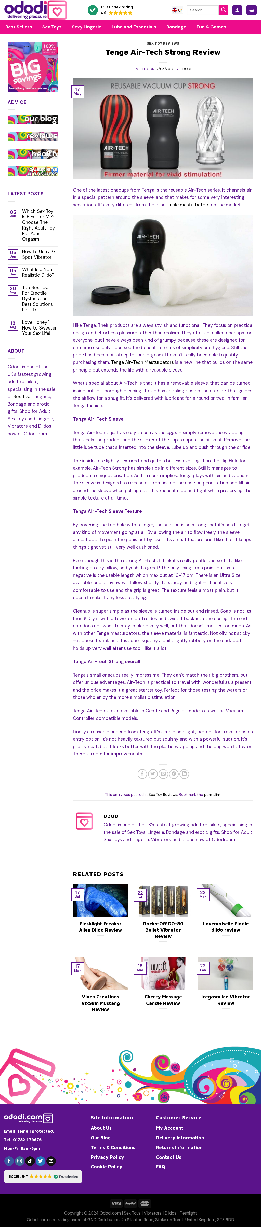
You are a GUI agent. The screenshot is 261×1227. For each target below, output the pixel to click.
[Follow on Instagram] (19, 1161)
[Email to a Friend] (163, 774)
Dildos (170, 1213)
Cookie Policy (106, 1166)
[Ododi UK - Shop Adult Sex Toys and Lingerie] (40, 10)
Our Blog (101, 1137)
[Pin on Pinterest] (174, 774)
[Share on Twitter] (153, 774)
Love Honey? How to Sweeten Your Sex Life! (40, 328)
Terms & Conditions (113, 1147)
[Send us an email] (51, 1161)
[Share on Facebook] (142, 774)
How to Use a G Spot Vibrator (39, 254)
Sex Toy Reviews (163, 43)
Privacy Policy (107, 1157)
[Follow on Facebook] (9, 1161)
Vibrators (153, 1213)
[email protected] (36, 1131)
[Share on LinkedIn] (184, 774)
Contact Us (168, 1157)
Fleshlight (188, 1213)
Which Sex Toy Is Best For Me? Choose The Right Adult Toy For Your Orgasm (38, 225)
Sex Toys (22, 397)
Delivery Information (180, 1137)
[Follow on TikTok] (30, 1161)
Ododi (185, 69)
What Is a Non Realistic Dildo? (38, 272)
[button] (110, 10)
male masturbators (189, 205)
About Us (101, 1128)
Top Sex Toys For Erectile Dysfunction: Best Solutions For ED (37, 299)
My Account (169, 1128)
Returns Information (179, 1147)
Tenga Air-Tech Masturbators (142, 362)
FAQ (160, 1166)
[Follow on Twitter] (40, 1161)
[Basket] (251, 10)
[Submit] (223, 10)
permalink (212, 794)
